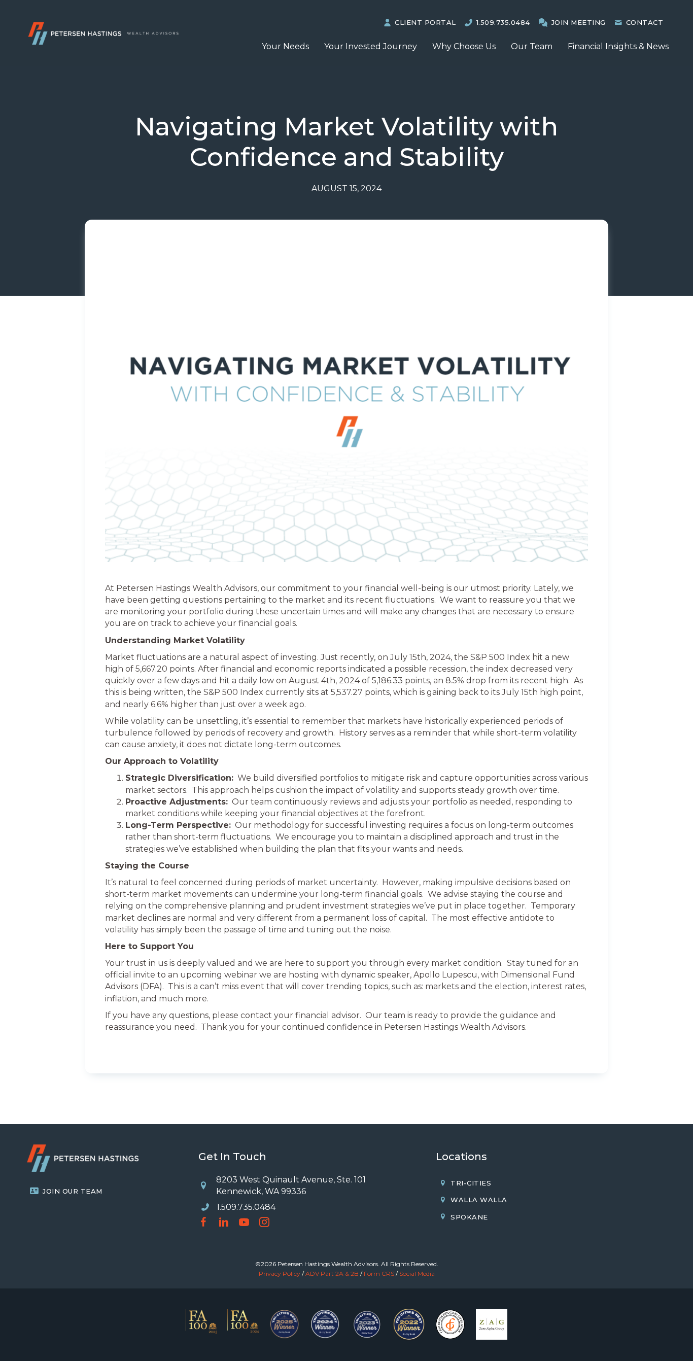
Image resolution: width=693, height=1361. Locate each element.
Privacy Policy (279, 1273)
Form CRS (379, 1273)
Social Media (417, 1273)
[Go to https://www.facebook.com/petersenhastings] (203, 1223)
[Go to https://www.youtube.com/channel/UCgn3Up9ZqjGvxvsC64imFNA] (244, 1223)
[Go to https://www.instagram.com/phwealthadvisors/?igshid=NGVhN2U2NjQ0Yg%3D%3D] (264, 1223)
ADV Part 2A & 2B (332, 1273)
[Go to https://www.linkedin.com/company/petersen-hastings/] (224, 1223)
